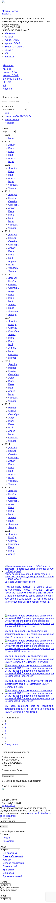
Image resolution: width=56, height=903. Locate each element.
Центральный (10, 853)
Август (11, 145)
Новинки (9, 123)
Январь (12, 188)
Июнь (11, 151)
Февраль (13, 185)
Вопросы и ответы (14, 46)
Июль (11, 148)
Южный (7, 859)
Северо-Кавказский (13, 863)
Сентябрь (13, 205)
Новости (9, 56)
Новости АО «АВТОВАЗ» (18, 116)
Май (10, 155)
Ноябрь (12, 198)
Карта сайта (8, 805)
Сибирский (9, 873)
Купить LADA (12, 40)
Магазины (10, 33)
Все (7, 113)
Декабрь (12, 168)
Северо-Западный (13, 856)
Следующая (11, 744)
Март (11, 138)
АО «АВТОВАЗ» (10, 760)
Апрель (12, 158)
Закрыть (6, 13)
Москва (10, 11)
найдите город (7, 821)
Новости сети (12, 119)
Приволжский (10, 866)
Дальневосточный (12, 876)
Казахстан (8, 841)
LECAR (9, 50)
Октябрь (12, 201)
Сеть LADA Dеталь (12, 763)
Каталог (9, 36)
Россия (6, 837)
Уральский (8, 869)
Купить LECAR (12, 43)
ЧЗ (6, 53)
